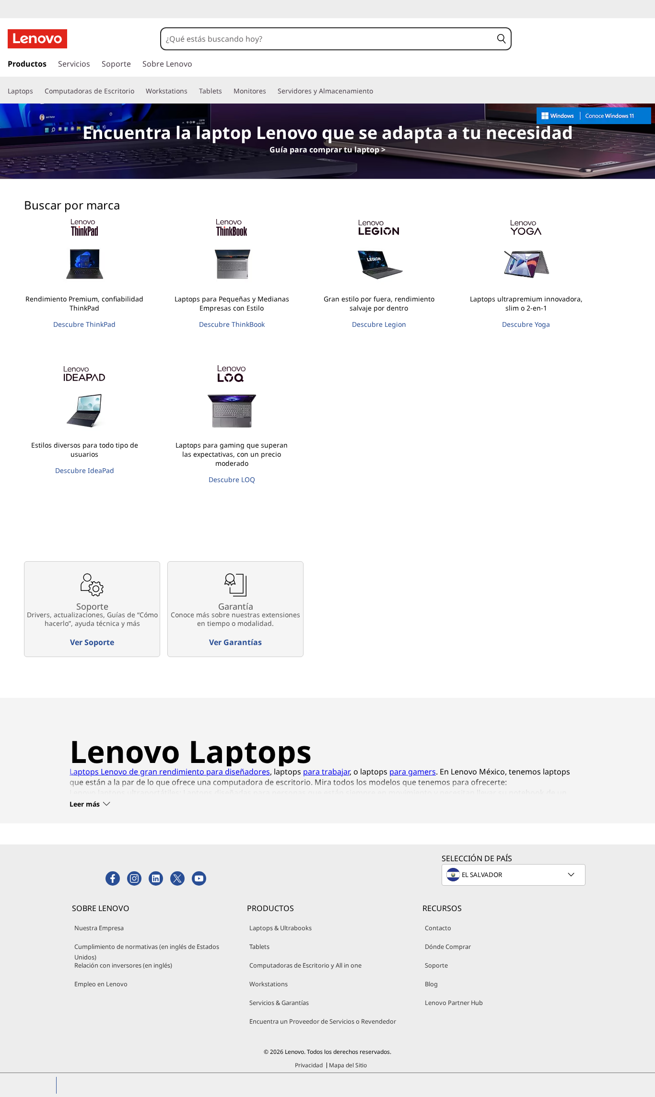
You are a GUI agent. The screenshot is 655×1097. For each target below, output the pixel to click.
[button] (501, 39)
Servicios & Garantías (279, 1002)
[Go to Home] (37, 38)
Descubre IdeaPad (84, 470)
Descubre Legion (379, 324)
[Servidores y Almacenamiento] (377, 91)
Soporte (436, 965)
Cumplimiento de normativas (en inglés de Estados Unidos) (146, 951)
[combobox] (326, 39)
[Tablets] (226, 91)
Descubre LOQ (232, 479)
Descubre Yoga (526, 324)
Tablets (259, 946)
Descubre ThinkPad (84, 324)
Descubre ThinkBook (232, 324)
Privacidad (309, 1065)
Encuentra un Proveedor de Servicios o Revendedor (322, 1021)
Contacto (438, 928)
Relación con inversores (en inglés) (123, 965)
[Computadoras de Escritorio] (138, 91)
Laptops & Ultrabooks (280, 928)
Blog (431, 984)
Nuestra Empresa (99, 928)
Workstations (268, 984)
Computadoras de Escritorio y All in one (305, 965)
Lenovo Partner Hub (454, 1002)
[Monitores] (270, 91)
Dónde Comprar (448, 946)
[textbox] (514, 874)
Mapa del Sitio (348, 1065)
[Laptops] (37, 91)
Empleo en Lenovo (101, 984)
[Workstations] (191, 91)
